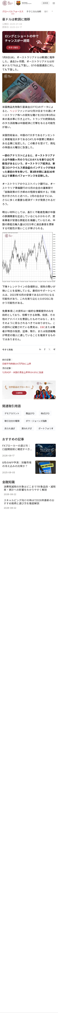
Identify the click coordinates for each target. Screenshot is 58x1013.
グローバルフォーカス (12, 11)
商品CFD (30, 413)
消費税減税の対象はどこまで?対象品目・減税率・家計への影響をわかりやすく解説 (30, 488)
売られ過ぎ (10, 428)
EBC (42, 327)
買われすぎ (27, 428)
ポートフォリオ (45, 428)
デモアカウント (12, 413)
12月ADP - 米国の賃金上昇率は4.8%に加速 (22, 372)
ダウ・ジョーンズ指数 (36, 421)
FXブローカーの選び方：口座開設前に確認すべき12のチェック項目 (16, 447)
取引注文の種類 (12, 421)
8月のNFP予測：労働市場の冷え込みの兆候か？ (16, 464)
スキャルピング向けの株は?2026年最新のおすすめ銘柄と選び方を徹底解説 (29, 502)
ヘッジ (13, 110)
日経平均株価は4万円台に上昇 (16, 363)
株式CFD (45, 413)
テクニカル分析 (33, 11)
